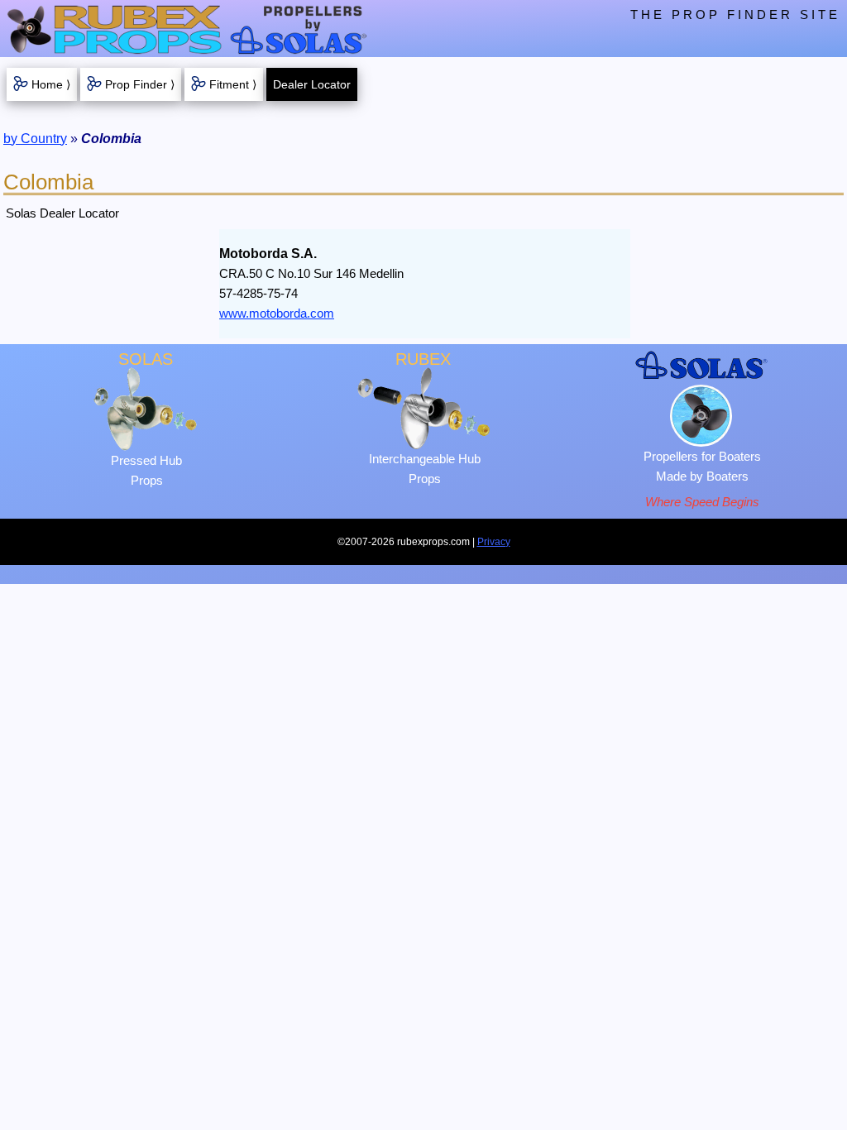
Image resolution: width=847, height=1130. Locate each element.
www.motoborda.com (276, 313)
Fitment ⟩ (232, 84)
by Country (35, 139)
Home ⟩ (50, 84)
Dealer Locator (312, 84)
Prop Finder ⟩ (140, 84)
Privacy (493, 542)
